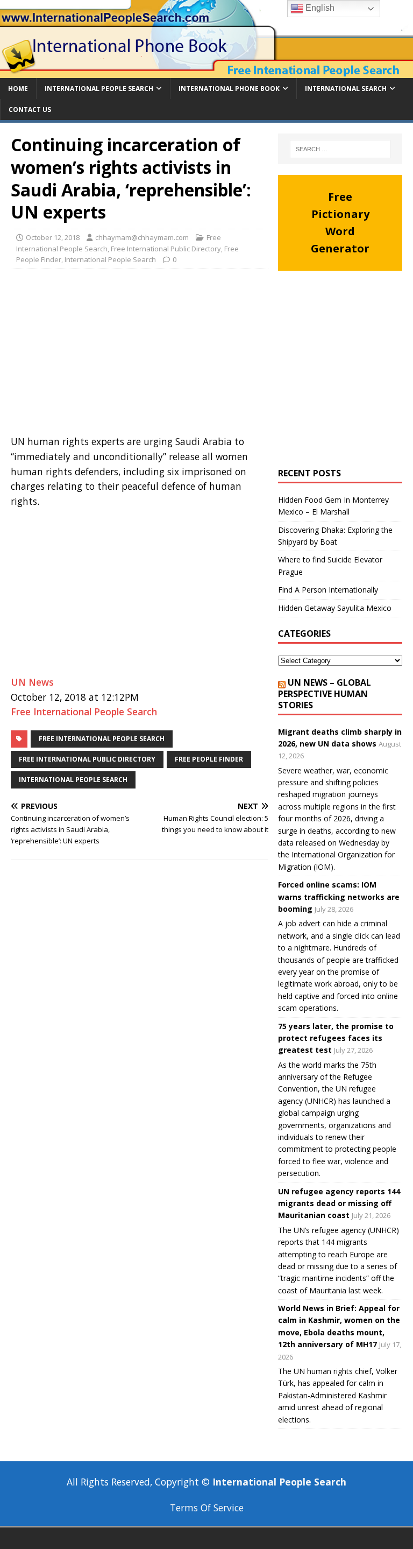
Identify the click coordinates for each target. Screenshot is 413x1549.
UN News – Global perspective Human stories (324, 694)
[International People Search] (206, 72)
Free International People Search (84, 711)
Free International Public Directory (166, 249)
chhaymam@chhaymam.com (142, 237)
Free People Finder (209, 759)
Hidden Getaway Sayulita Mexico (334, 608)
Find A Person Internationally (328, 590)
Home (18, 88)
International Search (346, 88)
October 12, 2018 (53, 237)
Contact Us (30, 109)
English (318, 7)
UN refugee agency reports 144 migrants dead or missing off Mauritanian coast (339, 1203)
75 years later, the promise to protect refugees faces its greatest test (336, 1038)
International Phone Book (229, 88)
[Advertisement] (139, 354)
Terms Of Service (207, 1507)
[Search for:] (340, 149)
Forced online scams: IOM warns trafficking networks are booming (339, 896)
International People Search (99, 88)
